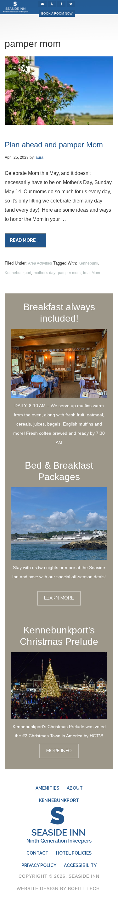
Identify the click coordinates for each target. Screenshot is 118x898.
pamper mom (69, 273)
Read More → (28, 242)
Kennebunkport (18, 273)
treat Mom (91, 273)
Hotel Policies (74, 853)
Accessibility (80, 865)
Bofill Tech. (84, 888)
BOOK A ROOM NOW (56, 13)
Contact (37, 853)
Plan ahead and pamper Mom (54, 144)
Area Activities (40, 263)
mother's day (44, 273)
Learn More (59, 598)
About (75, 788)
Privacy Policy (38, 865)
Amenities (47, 788)
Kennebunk (88, 263)
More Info (59, 751)
